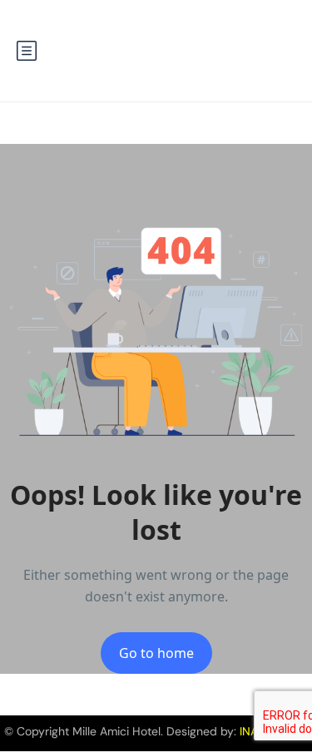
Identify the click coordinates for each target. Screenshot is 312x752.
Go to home (156, 653)
